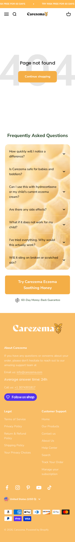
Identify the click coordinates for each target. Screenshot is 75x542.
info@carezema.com (29, 372)
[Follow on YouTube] (39, 487)
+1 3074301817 (25, 387)
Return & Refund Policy (15, 436)
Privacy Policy (13, 426)
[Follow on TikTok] (49, 487)
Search (46, 455)
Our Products (50, 426)
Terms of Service (15, 419)
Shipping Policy (14, 445)
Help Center (49, 448)
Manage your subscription (50, 471)
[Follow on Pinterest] (28, 487)
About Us (48, 441)
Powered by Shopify (37, 529)
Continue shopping (37, 76)
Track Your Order (52, 462)
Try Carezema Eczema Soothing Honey (37, 284)
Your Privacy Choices (17, 453)
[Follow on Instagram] (17, 487)
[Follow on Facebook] (7, 487)
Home (46, 419)
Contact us (49, 434)
